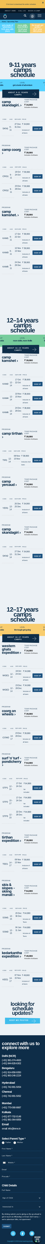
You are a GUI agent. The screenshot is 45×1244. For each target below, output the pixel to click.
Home (4, 22)
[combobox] (5, 1163)
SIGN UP (37, 129)
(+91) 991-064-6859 (11, 1119)
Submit (6, 1226)
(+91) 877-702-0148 (11, 1116)
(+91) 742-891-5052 (11, 1096)
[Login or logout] (32, 16)
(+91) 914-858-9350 (11, 1072)
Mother (20, 1142)
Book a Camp (34, 11)
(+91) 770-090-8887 (11, 1107)
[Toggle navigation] (35, 16)
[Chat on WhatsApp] (37, 1239)
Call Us (22, 11)
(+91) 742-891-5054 (11, 1087)
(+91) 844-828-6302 (11, 1063)
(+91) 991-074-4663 (11, 1060)
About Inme (10, 11)
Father (8, 1142)
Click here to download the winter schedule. (21, 4)
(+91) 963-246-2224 (11, 1075)
